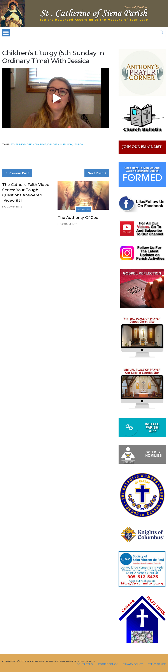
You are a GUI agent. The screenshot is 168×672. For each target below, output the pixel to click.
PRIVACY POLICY (133, 664)
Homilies (83, 209)
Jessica (78, 144)
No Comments (12, 206)
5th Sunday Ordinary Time (28, 144)
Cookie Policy (107, 664)
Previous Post (19, 173)
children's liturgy (59, 144)
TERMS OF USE (157, 664)
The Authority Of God (78, 217)
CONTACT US (85, 664)
